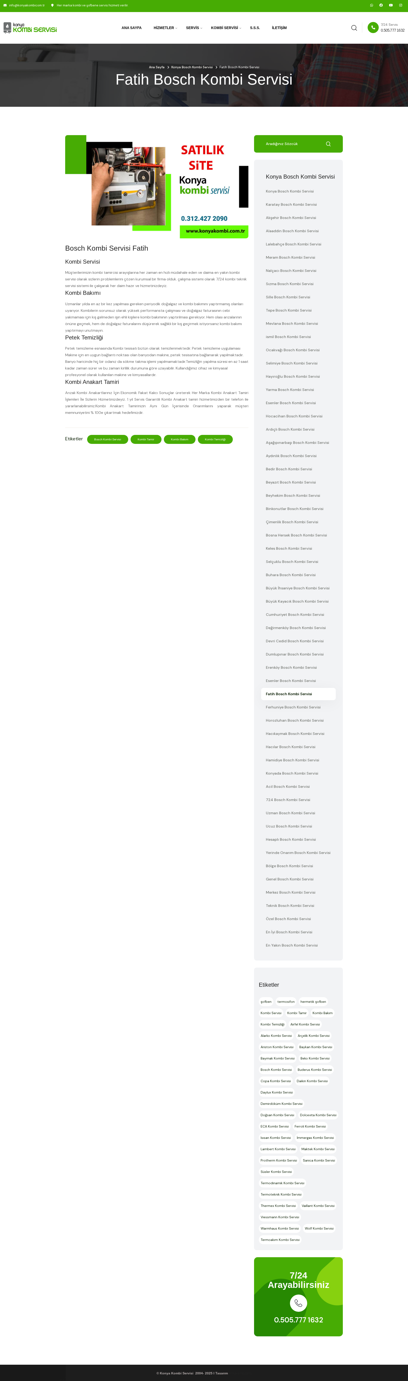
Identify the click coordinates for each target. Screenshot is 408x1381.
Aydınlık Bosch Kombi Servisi (291, 455)
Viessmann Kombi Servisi (280, 1217)
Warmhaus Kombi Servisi (280, 1228)
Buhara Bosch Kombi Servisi (291, 574)
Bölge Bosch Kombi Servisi (289, 865)
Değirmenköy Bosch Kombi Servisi (296, 627)
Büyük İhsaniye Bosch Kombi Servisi (298, 588)
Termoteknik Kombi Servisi (281, 1194)
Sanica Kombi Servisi (319, 1160)
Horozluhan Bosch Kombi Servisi (295, 720)
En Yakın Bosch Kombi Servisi (292, 945)
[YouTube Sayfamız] (391, 5)
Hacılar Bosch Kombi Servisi (290, 746)
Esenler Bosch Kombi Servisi (291, 402)
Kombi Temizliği (215, 439)
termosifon (286, 1001)
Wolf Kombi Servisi (319, 1228)
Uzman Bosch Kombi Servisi (290, 813)
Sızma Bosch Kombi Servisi (290, 283)
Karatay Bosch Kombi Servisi (291, 204)
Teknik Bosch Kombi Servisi (290, 905)
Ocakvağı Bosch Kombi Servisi (293, 349)
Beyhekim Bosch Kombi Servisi (293, 495)
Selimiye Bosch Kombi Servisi (292, 363)
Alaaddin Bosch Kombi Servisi (292, 230)
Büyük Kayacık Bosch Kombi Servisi (297, 601)
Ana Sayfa (132, 28)
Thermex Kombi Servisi (278, 1206)
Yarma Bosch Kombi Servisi (290, 389)
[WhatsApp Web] (371, 5)
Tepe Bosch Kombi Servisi (289, 310)
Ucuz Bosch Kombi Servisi (289, 826)
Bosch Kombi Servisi (107, 439)
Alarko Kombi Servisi (276, 1036)
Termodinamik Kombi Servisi (282, 1183)
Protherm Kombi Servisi (279, 1160)
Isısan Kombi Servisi (276, 1138)
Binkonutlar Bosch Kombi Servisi (294, 508)
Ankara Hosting (240, 1373)
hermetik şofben (313, 1001)
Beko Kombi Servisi (315, 1058)
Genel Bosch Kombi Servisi (290, 879)
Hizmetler (164, 28)
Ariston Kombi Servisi (277, 1047)
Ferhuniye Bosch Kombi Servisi (293, 707)
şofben (266, 1001)
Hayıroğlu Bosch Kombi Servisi (293, 376)
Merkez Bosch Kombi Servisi (290, 892)
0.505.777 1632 (298, 1320)
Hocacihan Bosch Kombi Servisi (294, 416)
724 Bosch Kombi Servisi (288, 799)
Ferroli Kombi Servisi (310, 1126)
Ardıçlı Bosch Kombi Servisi (290, 429)
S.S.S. (255, 28)
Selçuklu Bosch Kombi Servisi (292, 561)
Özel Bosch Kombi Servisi (288, 918)
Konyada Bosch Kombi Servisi (292, 773)
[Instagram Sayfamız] (400, 5)
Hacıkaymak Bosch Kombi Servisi (295, 733)
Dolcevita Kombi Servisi (318, 1115)
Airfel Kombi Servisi (305, 1024)
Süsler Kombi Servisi (276, 1172)
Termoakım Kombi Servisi (280, 1240)
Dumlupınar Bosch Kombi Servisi (295, 654)
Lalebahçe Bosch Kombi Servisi (293, 244)
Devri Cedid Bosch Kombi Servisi (295, 641)
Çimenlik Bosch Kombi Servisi (292, 521)
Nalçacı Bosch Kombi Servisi (291, 270)
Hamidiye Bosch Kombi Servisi (292, 760)
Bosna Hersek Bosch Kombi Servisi (296, 535)
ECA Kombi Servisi (275, 1126)
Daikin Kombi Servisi (312, 1081)
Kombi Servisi (224, 28)
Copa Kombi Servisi (276, 1081)
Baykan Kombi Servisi (315, 1047)
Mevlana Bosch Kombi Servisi (292, 323)
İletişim (279, 28)
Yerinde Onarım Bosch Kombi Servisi (298, 852)
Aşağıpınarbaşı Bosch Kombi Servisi (297, 442)
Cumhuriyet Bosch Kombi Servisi (295, 614)
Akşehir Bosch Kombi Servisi (291, 217)
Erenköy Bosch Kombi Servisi (291, 667)
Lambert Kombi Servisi (278, 1149)
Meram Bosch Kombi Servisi (290, 257)
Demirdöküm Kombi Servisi (281, 1104)
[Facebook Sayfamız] (381, 5)
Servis (192, 28)
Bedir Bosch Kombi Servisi (289, 469)
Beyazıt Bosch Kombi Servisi (291, 482)
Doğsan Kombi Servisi (277, 1115)
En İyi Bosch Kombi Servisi (289, 932)
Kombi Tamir (146, 439)
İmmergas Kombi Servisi (315, 1138)
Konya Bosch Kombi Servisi (192, 67)
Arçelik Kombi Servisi (314, 1036)
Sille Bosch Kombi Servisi (288, 297)
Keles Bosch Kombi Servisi (289, 548)
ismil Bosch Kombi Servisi (288, 336)
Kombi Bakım (179, 439)
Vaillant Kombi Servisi (318, 1206)
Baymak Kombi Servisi (278, 1058)
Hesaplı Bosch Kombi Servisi (291, 839)
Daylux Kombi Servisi (277, 1092)
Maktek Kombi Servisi (318, 1149)
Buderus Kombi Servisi (315, 1070)
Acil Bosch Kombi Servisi (288, 786)
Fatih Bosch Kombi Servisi (289, 693)
